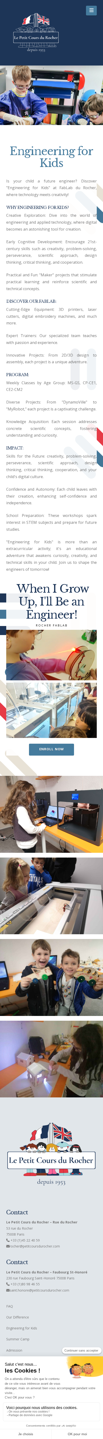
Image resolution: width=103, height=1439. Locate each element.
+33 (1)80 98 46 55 (25, 1284)
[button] (91, 10)
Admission (14, 1350)
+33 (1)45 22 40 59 (25, 1240)
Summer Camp (17, 1339)
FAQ (9, 1306)
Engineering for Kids (21, 1328)
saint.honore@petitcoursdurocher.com (39, 1290)
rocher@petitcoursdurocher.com (35, 1246)
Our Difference (17, 1317)
